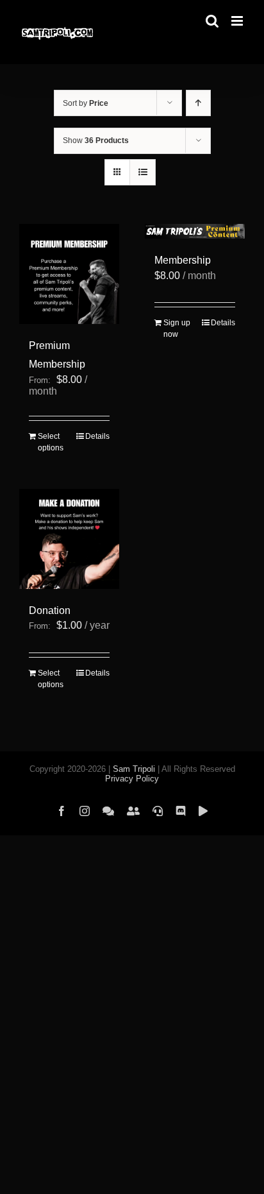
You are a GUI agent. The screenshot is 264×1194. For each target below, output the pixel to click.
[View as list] (142, 172)
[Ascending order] (198, 103)
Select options (50, 442)
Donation (49, 610)
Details (97, 436)
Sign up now (176, 328)
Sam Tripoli (134, 769)
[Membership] (195, 231)
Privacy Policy (132, 778)
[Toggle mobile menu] (238, 21)
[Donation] (69, 539)
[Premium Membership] (69, 274)
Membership (182, 260)
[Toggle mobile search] (212, 21)
